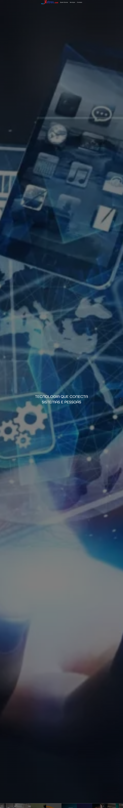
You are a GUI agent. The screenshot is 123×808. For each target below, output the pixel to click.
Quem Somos (64, 2)
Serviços (72, 2)
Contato (79, 2)
